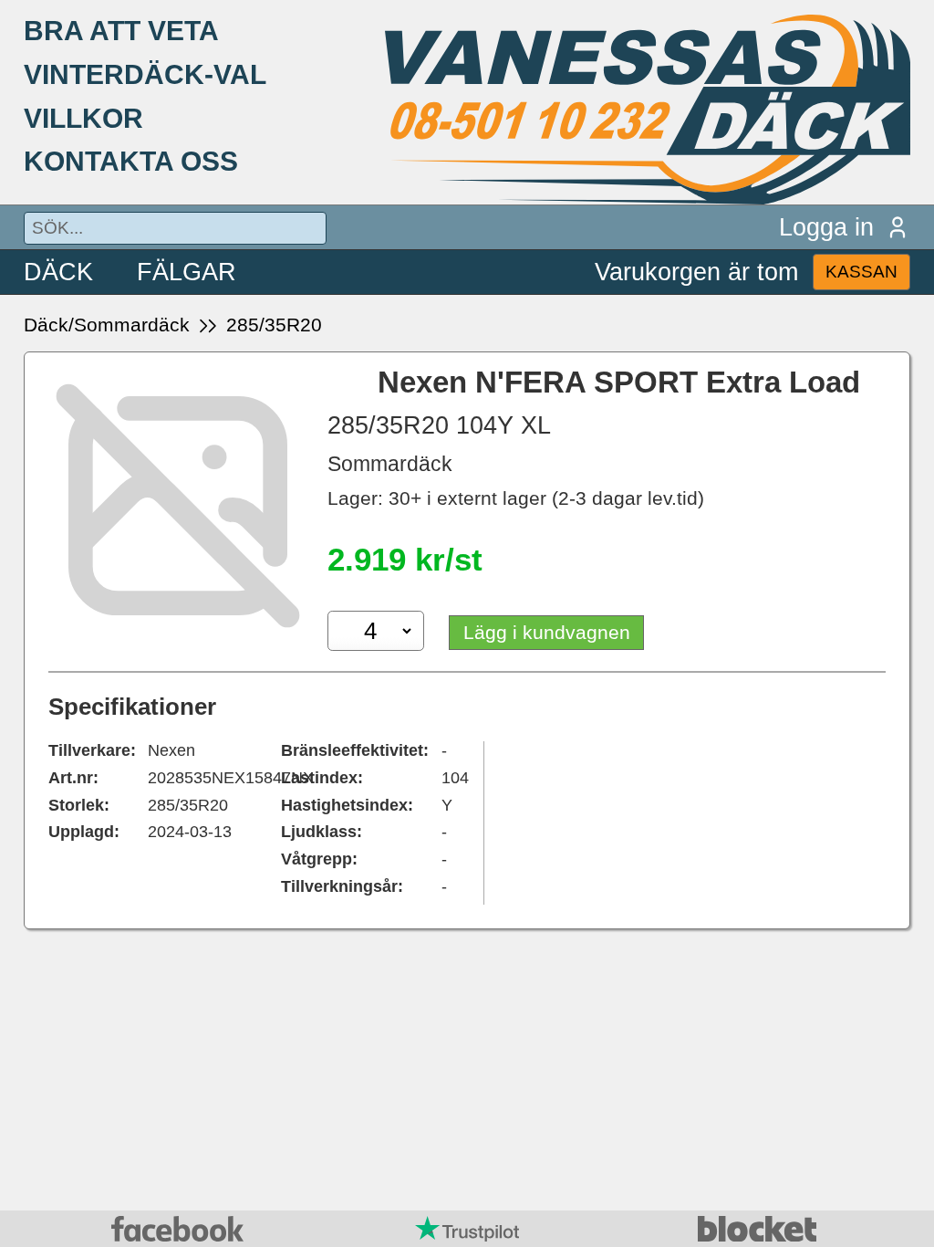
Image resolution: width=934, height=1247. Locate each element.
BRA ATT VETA (121, 30)
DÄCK (58, 271)
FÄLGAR (186, 271)
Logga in (826, 227)
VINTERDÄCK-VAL (145, 73)
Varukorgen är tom (696, 271)
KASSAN (861, 271)
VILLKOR (83, 117)
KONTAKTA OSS (131, 160)
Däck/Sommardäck (107, 324)
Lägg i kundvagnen (546, 632)
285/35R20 (274, 324)
